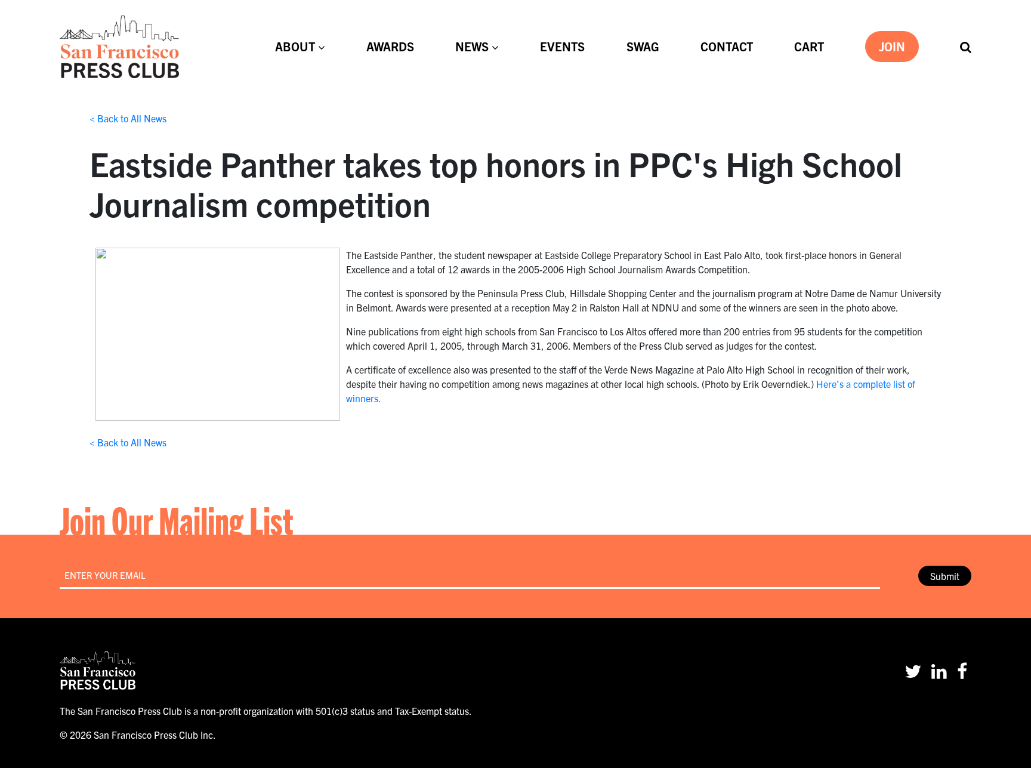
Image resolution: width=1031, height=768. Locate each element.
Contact (726, 46)
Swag (642, 46)
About (295, 46)
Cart (809, 46)
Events (562, 46)
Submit (944, 576)
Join (892, 46)
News (472, 46)
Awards (390, 46)
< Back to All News (127, 118)
